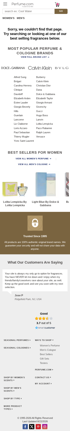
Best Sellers (46, 354)
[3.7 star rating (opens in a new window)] (44, 318)
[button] (5, 4)
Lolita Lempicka (44, 123)
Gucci (39, 111)
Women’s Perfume (50, 345)
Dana (39, 89)
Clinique (18, 89)
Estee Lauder (21, 102)
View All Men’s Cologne (33, 164)
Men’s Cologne (48, 349)
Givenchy (41, 106)
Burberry (40, 77)
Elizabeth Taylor (44, 98)
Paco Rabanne (44, 128)
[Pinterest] (38, 427)
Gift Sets (44, 358)
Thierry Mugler (21, 136)
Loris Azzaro (20, 128)
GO (61, 11)
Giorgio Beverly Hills (22, 108)
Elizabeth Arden (22, 98)
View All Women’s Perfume (32, 159)
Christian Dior (43, 85)
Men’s (21, 18)
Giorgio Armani (44, 102)
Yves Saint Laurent (24, 140)
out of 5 (43, 323)
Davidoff (18, 94)
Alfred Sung (20, 77)
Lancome (19, 119)
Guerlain (18, 115)
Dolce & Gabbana (45, 94)
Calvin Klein (42, 81)
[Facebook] (25, 427)
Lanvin (39, 119)
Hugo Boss (42, 115)
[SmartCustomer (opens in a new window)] (45, 328)
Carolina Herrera (22, 85)
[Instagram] (44, 427)
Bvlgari (17, 81)
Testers (44, 363)
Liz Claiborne (21, 123)
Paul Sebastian (22, 132)
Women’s (8, 18)
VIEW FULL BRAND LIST (34, 57)
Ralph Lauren (43, 132)
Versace (40, 136)
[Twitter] (31, 427)
